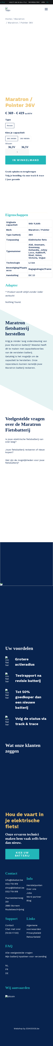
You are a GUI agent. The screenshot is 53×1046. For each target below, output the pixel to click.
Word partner (33, 897)
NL (48, 2)
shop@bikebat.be (14, 887)
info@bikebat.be (14, 880)
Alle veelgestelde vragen (19, 952)
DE (6, 973)
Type (8, 119)
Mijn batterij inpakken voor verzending (26, 956)
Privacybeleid (33, 933)
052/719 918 (11, 891)
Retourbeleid (33, 937)
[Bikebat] (8, 9)
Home (8, 19)
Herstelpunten (34, 2)
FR (6, 969)
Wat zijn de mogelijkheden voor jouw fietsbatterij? (24, 461)
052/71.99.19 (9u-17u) (18, 2)
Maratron (19, 19)
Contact (9, 925)
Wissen (8, 143)
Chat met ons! (12, 929)
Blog (28, 900)
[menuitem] (16, 2)
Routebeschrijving (14, 909)
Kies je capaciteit (15, 132)
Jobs (43, 2)
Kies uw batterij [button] (22, 854)
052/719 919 (11, 884)
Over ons (31, 889)
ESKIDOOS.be (32, 1028)
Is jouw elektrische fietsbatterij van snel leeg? (24, 440)
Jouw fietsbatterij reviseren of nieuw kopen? (25, 451)
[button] (46, 9)
